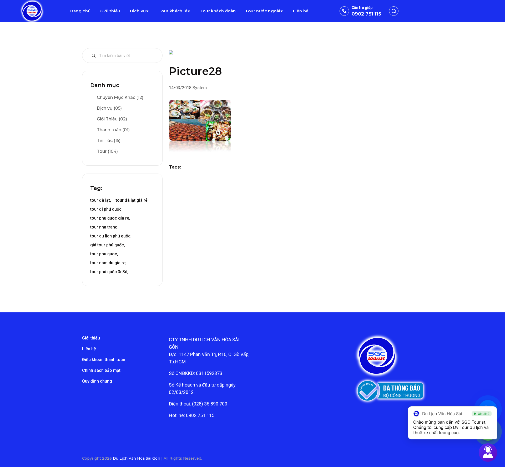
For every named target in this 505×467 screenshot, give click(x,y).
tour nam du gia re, (108, 262)
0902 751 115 (366, 14)
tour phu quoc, (104, 253)
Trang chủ (80, 10)
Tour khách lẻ (173, 10)
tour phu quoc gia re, (110, 218)
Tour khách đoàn (218, 10)
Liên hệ (301, 10)
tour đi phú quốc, (106, 209)
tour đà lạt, (100, 200)
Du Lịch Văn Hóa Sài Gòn (137, 458)
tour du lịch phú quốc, (111, 236)
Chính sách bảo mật (101, 370)
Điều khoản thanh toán (103, 359)
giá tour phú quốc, (107, 244)
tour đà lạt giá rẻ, (132, 200)
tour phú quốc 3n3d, (109, 271)
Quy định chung (97, 381)
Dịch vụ (138, 10)
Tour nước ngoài (262, 10)
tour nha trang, (104, 227)
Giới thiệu (110, 10)
